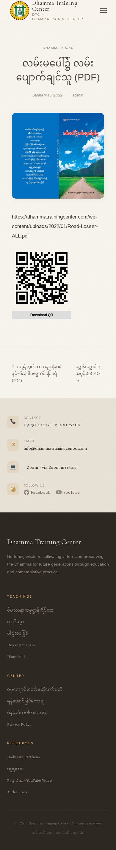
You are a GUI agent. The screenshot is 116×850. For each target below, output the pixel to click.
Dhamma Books (58, 48)
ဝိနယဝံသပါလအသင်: (27, 712)
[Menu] (103, 10)
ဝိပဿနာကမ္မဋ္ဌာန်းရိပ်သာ (30, 610)
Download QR (41, 315)
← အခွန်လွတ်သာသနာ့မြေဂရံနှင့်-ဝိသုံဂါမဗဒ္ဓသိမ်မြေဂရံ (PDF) (37, 373)
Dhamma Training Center (54, 6)
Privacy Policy (19, 724)
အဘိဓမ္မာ (15, 621)
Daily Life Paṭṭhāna (23, 756)
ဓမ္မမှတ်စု (15, 768)
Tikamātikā (16, 656)
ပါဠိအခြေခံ (17, 633)
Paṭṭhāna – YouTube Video (29, 780)
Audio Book (17, 791)
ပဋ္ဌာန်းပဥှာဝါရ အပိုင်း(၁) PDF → (88, 373)
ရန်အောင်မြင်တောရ (25, 701)
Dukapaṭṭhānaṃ (21, 644)
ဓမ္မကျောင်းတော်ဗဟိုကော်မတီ (34, 689)
